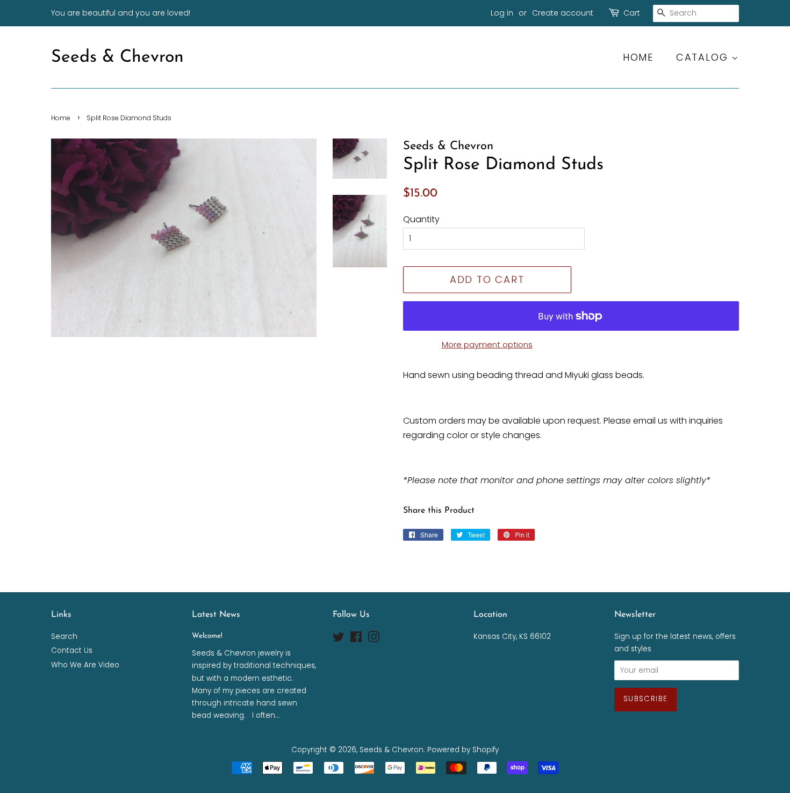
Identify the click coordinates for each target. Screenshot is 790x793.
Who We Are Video (85, 665)
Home (638, 57)
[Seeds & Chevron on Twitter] (338, 639)
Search (64, 636)
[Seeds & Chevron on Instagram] (373, 639)
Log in (502, 13)
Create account (562, 13)
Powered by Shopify (463, 750)
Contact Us (71, 650)
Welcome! (207, 635)
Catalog (703, 57)
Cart (631, 13)
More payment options (487, 344)
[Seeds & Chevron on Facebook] (356, 639)
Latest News (216, 614)
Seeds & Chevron (117, 57)
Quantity (421, 219)
